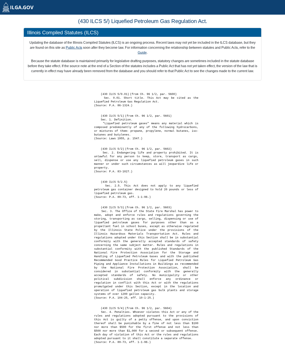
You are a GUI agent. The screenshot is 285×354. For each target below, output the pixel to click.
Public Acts (74, 47)
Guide (142, 52)
